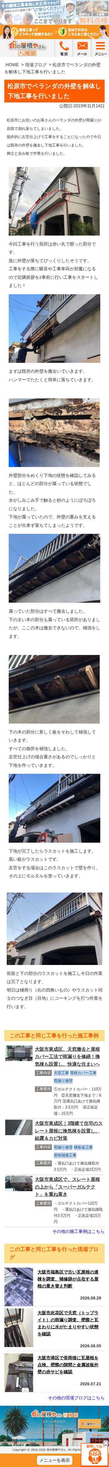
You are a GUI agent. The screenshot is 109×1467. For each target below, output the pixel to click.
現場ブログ (36, 64)
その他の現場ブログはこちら (76, 1397)
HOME (12, 64)
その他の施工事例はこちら (78, 1231)
